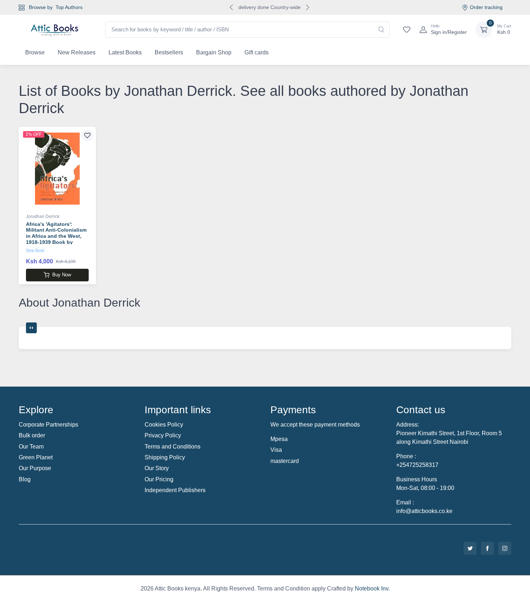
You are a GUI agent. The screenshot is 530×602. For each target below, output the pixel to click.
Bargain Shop (213, 52)
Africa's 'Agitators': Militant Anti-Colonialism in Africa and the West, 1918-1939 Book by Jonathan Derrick (56, 236)
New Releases (77, 52)
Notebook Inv (371, 588)
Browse (35, 52)
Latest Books (125, 52)
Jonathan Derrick (42, 216)
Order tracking (486, 7)
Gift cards (256, 52)
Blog (25, 479)
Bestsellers (169, 52)
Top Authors (69, 7)
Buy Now (61, 274)
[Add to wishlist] (87, 135)
